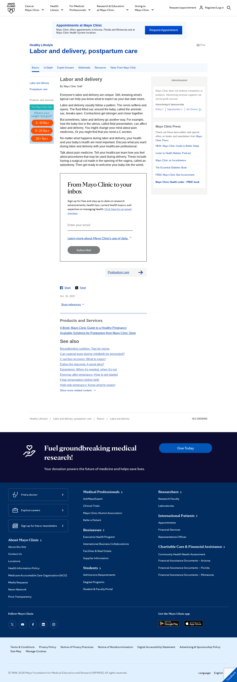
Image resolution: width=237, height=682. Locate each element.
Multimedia (84, 67)
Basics (35, 67)
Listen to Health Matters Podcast (173, 153)
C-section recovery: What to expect (83, 359)
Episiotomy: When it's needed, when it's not (88, 369)
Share (67, 287)
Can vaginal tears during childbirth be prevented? (92, 354)
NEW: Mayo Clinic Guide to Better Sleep (177, 146)
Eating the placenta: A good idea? (82, 364)
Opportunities (174, 109)
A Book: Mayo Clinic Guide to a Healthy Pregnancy (93, 327)
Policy (159, 109)
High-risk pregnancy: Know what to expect (87, 385)
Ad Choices (192, 109)
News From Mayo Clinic (123, 67)
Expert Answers (65, 67)
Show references (71, 304)
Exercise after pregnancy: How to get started (89, 374)
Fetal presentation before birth (79, 379)
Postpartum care (38, 89)
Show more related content (76, 390)
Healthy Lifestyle (41, 45)
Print (202, 45)
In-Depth (48, 67)
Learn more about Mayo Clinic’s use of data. (98, 238)
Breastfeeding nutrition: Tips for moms (84, 348)
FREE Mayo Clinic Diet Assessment (175, 174)
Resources (100, 67)
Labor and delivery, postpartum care (84, 50)
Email (69, 236)
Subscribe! (83, 250)
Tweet (83, 287)
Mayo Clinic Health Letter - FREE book (177, 182)
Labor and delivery (39, 83)
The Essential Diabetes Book (171, 167)
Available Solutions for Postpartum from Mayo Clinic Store (98, 333)
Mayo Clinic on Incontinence (171, 160)
